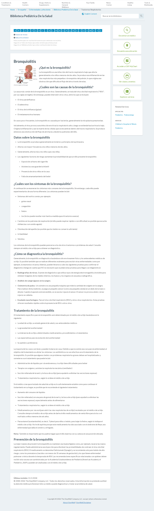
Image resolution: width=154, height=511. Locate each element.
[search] (119, 16)
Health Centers (25, 4)
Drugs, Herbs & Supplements (45, 4)
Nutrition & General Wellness (66, 5)
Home (12, 10)
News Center (109, 4)
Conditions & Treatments (6, 4)
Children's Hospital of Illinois (125, 124)
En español (22, 10)
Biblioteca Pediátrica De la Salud (66, 10)
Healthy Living (130, 4)
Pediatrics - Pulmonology (124, 115)
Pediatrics (119, 128)
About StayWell (69, 502)
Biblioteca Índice (22, 38)
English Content (91, 14)
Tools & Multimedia (148, 4)
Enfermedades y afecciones (40, 10)
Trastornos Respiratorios (91, 10)
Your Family (90, 3)
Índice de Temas (21, 35)
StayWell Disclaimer (83, 502)
